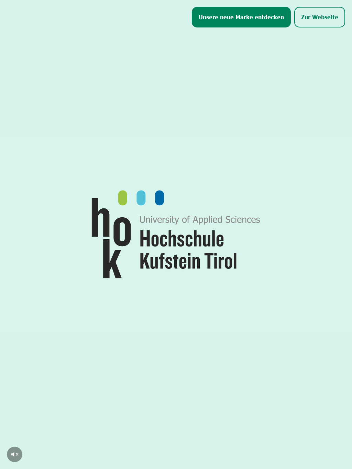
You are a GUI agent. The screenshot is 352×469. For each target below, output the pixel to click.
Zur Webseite (319, 16)
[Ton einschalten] (14, 454)
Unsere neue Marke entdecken (241, 16)
